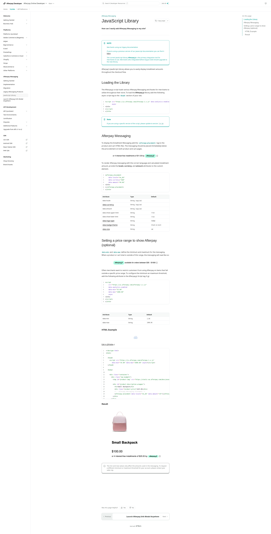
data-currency (108, 204)
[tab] (5, 9)
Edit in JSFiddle (107, 344)
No (133, 508)
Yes (124, 508)
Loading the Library (250, 19)
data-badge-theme (110, 225)
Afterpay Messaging (251, 22)
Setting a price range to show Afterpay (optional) (254, 27)
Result (247, 35)
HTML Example (251, 31)
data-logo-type (108, 221)
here (109, 53)
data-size (106, 229)
